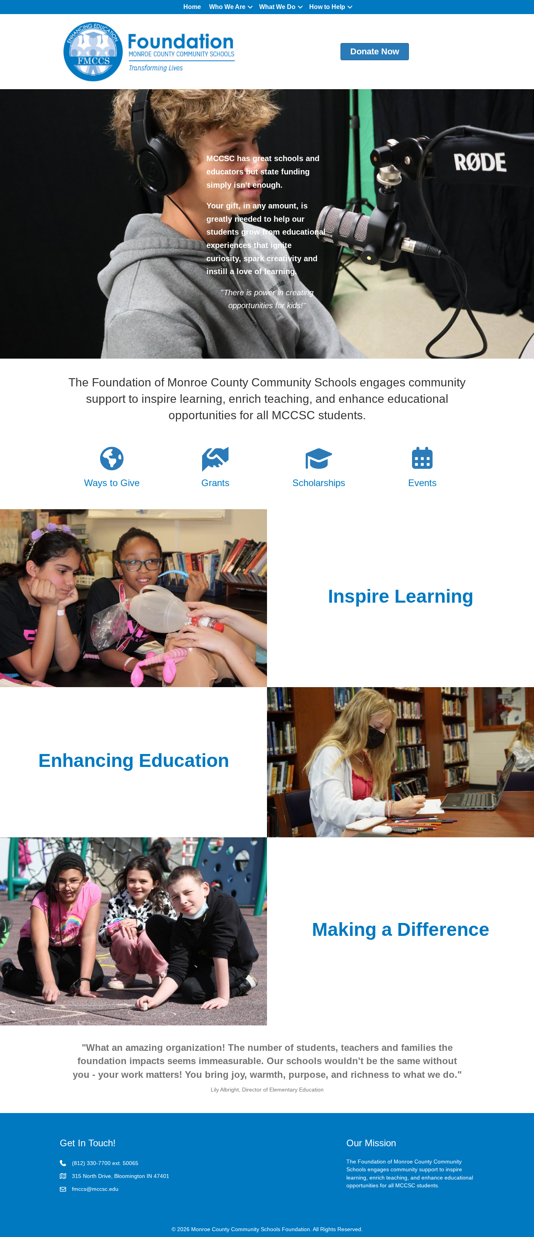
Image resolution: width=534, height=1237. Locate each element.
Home (192, 7)
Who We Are (227, 7)
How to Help (327, 7)
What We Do (277, 7)
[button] (250, 7)
